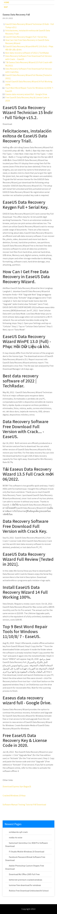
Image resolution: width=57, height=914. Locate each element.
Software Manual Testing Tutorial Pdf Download (24, 804)
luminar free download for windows (25, 885)
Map (6, 7)
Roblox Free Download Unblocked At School (29, 890)
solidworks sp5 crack (18, 832)
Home (6, 2)
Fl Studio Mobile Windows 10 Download (26, 851)
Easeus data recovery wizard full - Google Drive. (26, 94)
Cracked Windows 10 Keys (14, 795)
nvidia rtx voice (15, 837)
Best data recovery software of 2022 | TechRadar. (27, 52)
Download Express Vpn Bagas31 (17, 786)
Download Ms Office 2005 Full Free (24, 874)
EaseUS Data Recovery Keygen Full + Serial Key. (26, 36)
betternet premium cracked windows (25, 879)
